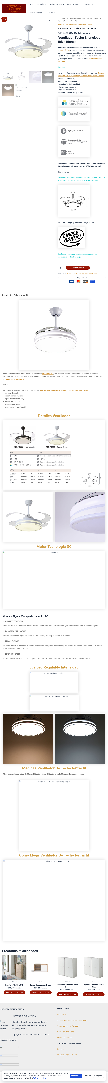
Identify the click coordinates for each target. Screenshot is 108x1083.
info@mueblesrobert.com (67, 1055)
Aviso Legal (61, 1014)
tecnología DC (64, 50)
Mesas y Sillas (72, 4)
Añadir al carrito (78, 268)
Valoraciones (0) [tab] (21, 295)
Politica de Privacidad (65, 1032)
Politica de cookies (64, 1037)
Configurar (98, 1076)
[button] (45, 4)
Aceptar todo (75, 1076)
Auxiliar (50, 13)
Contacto (60, 1049)
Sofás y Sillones (55, 4)
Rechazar (87, 1076)
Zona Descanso (36, 13)
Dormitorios (88, 4)
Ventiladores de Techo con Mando (82, 18)
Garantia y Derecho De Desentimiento (72, 1020)
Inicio (60, 18)
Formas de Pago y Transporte (68, 1026)
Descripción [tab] (7, 295)
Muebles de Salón (37, 4)
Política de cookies (39, 1078)
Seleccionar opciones (14, 992)
